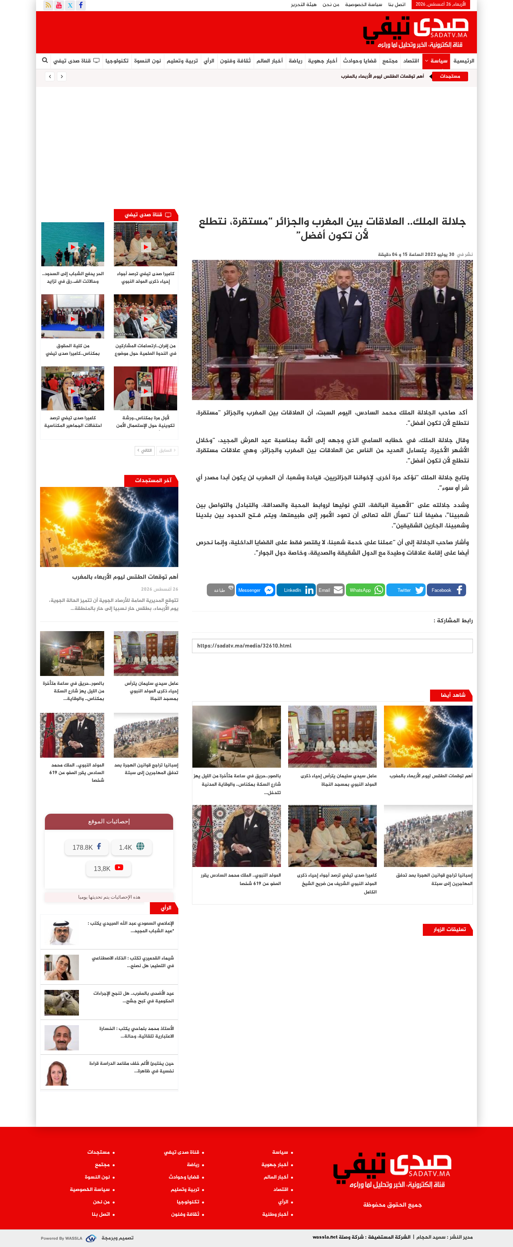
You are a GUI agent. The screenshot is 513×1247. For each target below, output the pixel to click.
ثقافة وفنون (235, 61)
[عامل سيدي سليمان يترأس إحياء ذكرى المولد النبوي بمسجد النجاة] (332, 737)
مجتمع (390, 61)
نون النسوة (147, 61)
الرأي (209, 61)
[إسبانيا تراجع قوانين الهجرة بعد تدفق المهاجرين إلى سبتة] (428, 836)
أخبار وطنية (275, 1214)
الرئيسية (464, 61)
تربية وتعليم (182, 61)
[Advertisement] (256, 147)
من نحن (331, 4)
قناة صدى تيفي (72, 61)
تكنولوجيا (117, 61)
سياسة (439, 61)
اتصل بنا (397, 4)
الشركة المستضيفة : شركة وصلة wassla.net (361, 1237)
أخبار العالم (269, 61)
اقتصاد (411, 61)
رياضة (295, 61)
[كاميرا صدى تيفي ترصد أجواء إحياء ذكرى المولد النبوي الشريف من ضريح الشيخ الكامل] (332, 836)
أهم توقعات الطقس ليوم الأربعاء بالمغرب (382, 76)
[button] (446, 589)
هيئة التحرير (304, 4)
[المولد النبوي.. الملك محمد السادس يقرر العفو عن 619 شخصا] (236, 836)
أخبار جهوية (322, 61)
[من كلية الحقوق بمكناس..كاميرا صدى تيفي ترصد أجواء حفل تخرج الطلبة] (72, 316)
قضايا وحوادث (360, 61)
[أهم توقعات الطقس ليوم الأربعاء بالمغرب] (428, 737)
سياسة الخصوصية (363, 4)
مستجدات (98, 1152)
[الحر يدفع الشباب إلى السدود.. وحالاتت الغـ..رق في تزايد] (72, 244)
